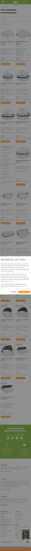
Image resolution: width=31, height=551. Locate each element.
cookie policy (11, 281)
